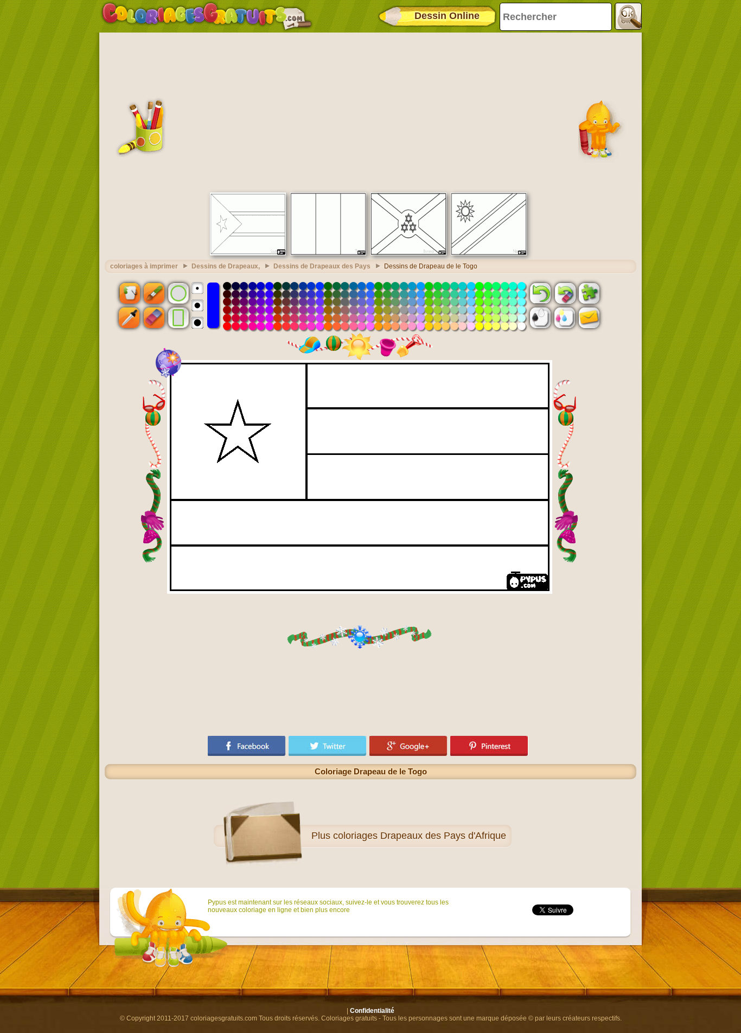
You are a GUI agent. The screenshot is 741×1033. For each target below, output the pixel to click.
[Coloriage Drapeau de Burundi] (408, 253)
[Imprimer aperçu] (540, 317)
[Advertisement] (370, 111)
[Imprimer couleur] (564, 317)
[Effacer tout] (564, 293)
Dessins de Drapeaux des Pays (321, 266)
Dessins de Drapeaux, (225, 266)
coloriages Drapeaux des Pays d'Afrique (419, 835)
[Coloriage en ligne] (206, 16)
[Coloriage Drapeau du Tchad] (328, 253)
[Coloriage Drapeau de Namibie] (489, 253)
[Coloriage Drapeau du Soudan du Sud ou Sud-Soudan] (248, 253)
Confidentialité (372, 1011)
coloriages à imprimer (144, 266)
